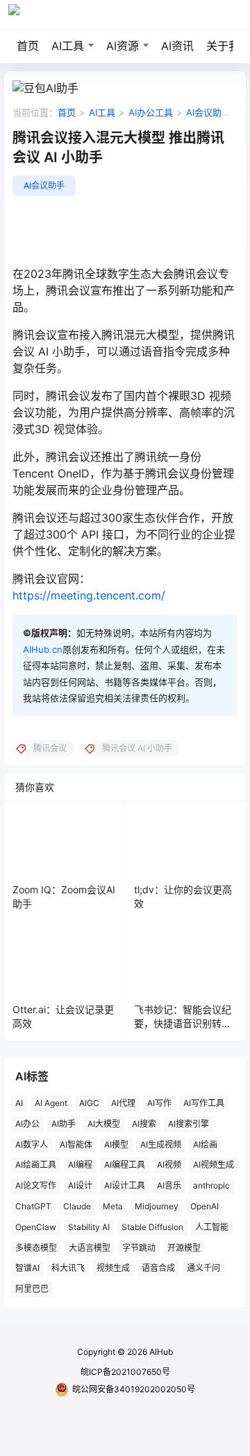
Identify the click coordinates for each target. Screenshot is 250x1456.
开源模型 (184, 1248)
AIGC (89, 1103)
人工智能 (211, 1227)
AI (19, 1103)
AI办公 (27, 1124)
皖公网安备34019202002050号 (133, 1389)
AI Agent (51, 1103)
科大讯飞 (68, 1268)
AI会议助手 (208, 112)
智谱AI (27, 1268)
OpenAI (204, 1206)
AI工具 (67, 46)
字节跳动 (139, 1248)
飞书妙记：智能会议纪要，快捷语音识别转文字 (182, 1022)
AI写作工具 (203, 1103)
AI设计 (80, 1185)
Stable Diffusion (152, 1227)
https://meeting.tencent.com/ (88, 595)
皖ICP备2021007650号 (125, 1372)
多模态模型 (36, 1248)
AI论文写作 (35, 1185)
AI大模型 (104, 1124)
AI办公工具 (150, 112)
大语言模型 (89, 1248)
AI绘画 (205, 1144)
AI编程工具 (124, 1164)
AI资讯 (177, 46)
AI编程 (80, 1164)
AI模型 (116, 1144)
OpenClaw (35, 1227)
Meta (113, 1206)
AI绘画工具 (35, 1164)
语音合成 (158, 1268)
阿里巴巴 (32, 1288)
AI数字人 (31, 1144)
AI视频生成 (213, 1164)
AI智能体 (76, 1144)
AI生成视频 (160, 1144)
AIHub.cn (42, 649)
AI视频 (169, 1164)
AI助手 (63, 1124)
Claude (77, 1206)
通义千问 (203, 1268)
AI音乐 (169, 1185)
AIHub (160, 1352)
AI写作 (159, 1103)
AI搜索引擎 (188, 1124)
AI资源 (122, 46)
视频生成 (113, 1268)
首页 (28, 46)
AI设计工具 (124, 1185)
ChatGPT (33, 1206)
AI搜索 (144, 1124)
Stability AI (89, 1227)
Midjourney (156, 1206)
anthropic (211, 1185)
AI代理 (123, 1103)
